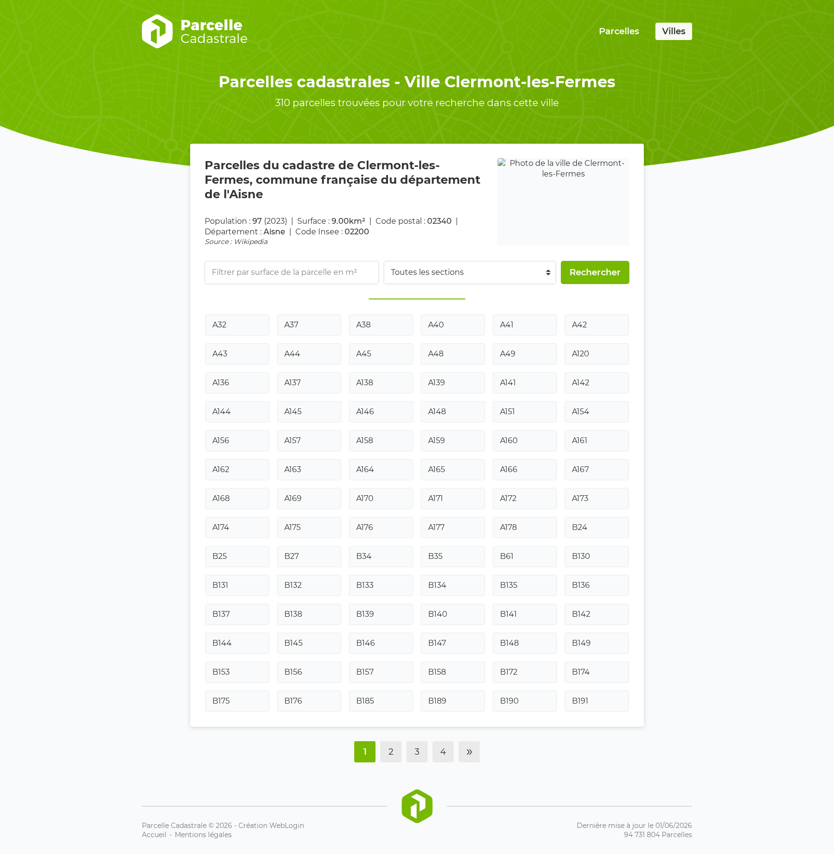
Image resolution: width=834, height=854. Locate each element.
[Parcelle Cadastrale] (194, 31)
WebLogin (286, 825)
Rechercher (595, 272)
